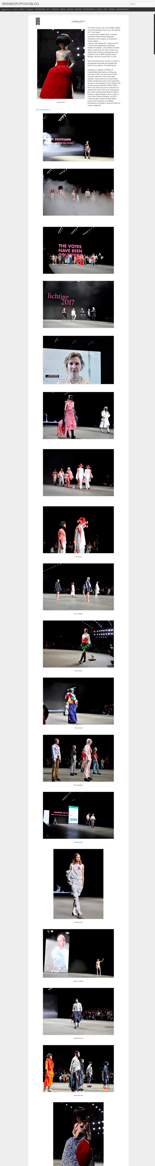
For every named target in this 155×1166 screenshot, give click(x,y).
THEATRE (55, 9)
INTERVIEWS (40, 9)
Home (16, 9)
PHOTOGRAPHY (89, 9)
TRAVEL (112, 9)
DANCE (62, 9)
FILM (105, 9)
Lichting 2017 (78, 21)
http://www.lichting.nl (43, 110)
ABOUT (22, 9)
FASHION (78, 9)
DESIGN (70, 9)
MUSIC (99, 9)
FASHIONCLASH (122, 9)
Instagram (30, 9)
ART (48, 9)
